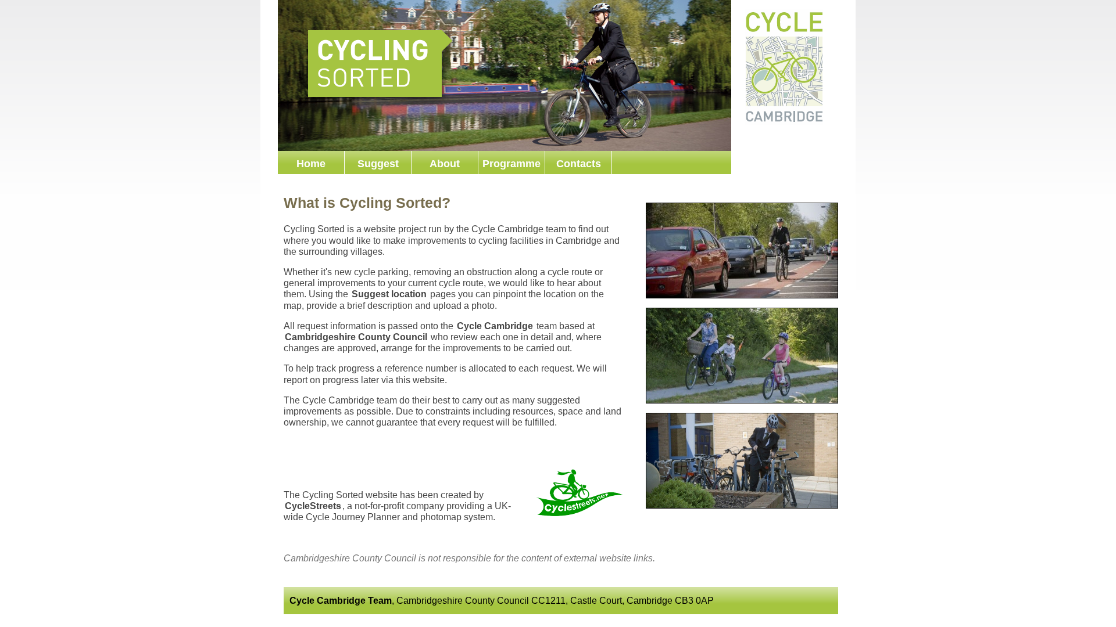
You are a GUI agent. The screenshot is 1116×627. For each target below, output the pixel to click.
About (445, 164)
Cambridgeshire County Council (356, 337)
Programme (511, 164)
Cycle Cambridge (495, 326)
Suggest (378, 164)
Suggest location (389, 294)
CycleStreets (313, 506)
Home (311, 164)
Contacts (578, 164)
